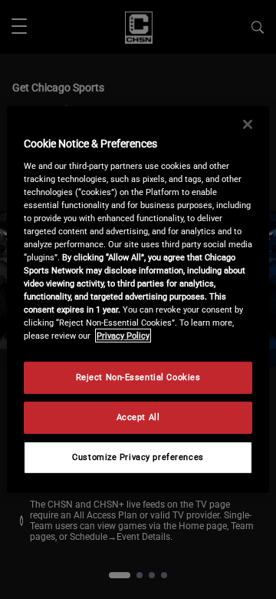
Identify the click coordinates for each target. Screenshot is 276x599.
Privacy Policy (123, 335)
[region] (138, 299)
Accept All (138, 417)
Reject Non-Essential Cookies (138, 377)
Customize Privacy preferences (138, 457)
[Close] (247, 124)
